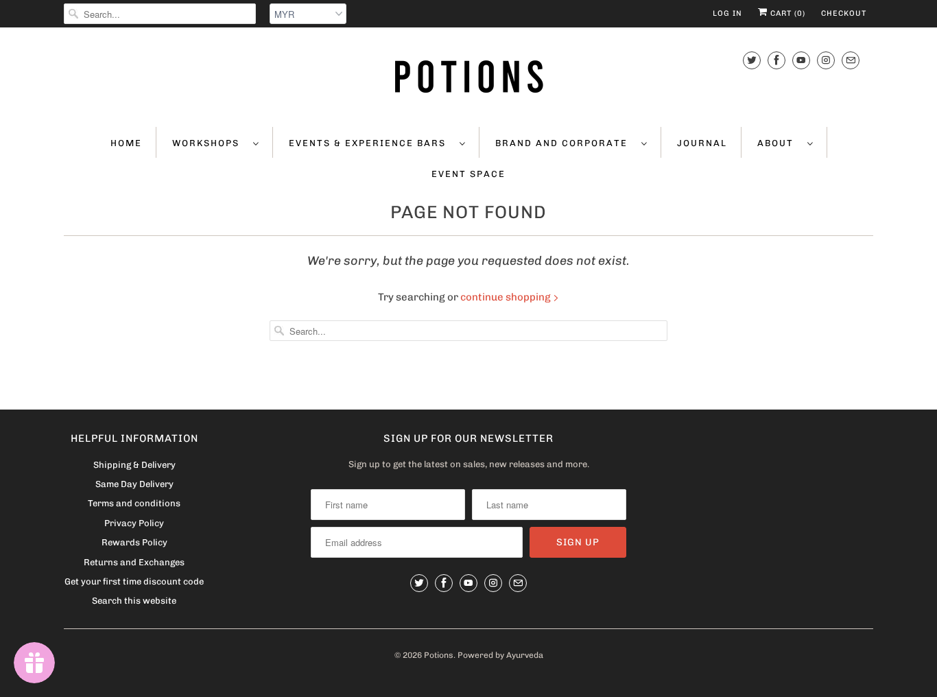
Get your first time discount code (134, 581)
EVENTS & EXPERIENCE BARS (371, 143)
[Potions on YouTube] (801, 60)
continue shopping (506, 297)
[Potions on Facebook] (776, 60)
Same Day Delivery (134, 484)
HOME (126, 143)
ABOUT (778, 143)
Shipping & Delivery (134, 465)
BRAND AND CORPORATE (564, 143)
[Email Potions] (850, 60)
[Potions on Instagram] (826, 60)
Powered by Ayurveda (500, 655)
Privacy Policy (134, 523)
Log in (727, 13)
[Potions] (468, 75)
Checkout (843, 13)
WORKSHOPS (209, 143)
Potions (438, 655)
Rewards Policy (134, 542)
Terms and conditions (134, 503)
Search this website (134, 600)
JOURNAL (702, 143)
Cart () (786, 13)
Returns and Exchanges (134, 562)
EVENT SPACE (468, 174)
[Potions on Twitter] (752, 60)
